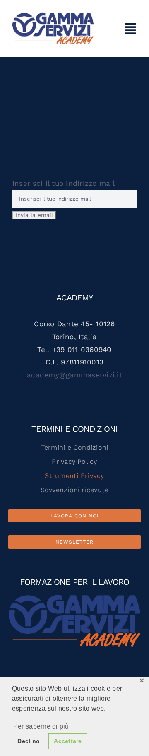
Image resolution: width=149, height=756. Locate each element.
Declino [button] (28, 741)
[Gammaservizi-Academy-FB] (74, 598)
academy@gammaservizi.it (74, 375)
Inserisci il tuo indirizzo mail (63, 183)
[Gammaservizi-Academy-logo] (53, 16)
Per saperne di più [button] (41, 726)
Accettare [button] (68, 741)
